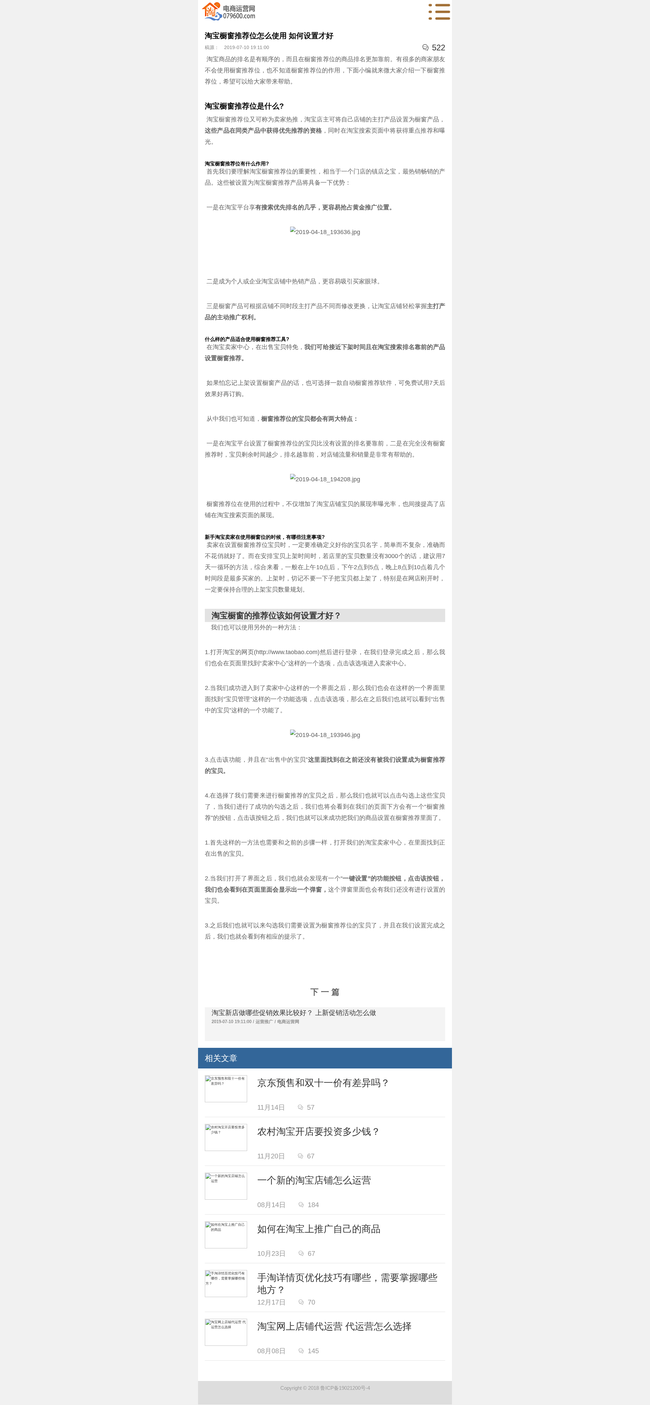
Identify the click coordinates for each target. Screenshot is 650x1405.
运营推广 (264, 1021)
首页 (228, 12)
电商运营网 (288, 1021)
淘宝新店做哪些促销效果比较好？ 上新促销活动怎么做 (294, 1012)
